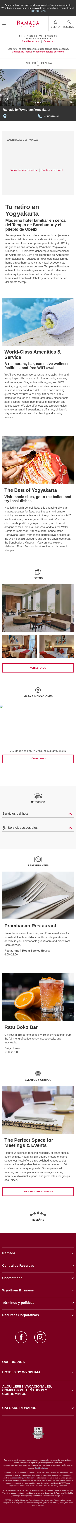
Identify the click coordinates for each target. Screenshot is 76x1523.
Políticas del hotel (52, 170)
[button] (38, 1372)
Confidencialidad (41, 1468)
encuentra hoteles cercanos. (49, 51)
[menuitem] (4, 23)
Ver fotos (38, 668)
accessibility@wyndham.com (23, 1478)
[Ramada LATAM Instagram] (40, 1337)
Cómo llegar (38, 758)
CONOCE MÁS (38, 11)
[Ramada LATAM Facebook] (21, 1337)
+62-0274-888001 (51, 116)
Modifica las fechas (22, 51)
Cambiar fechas (30, 41)
